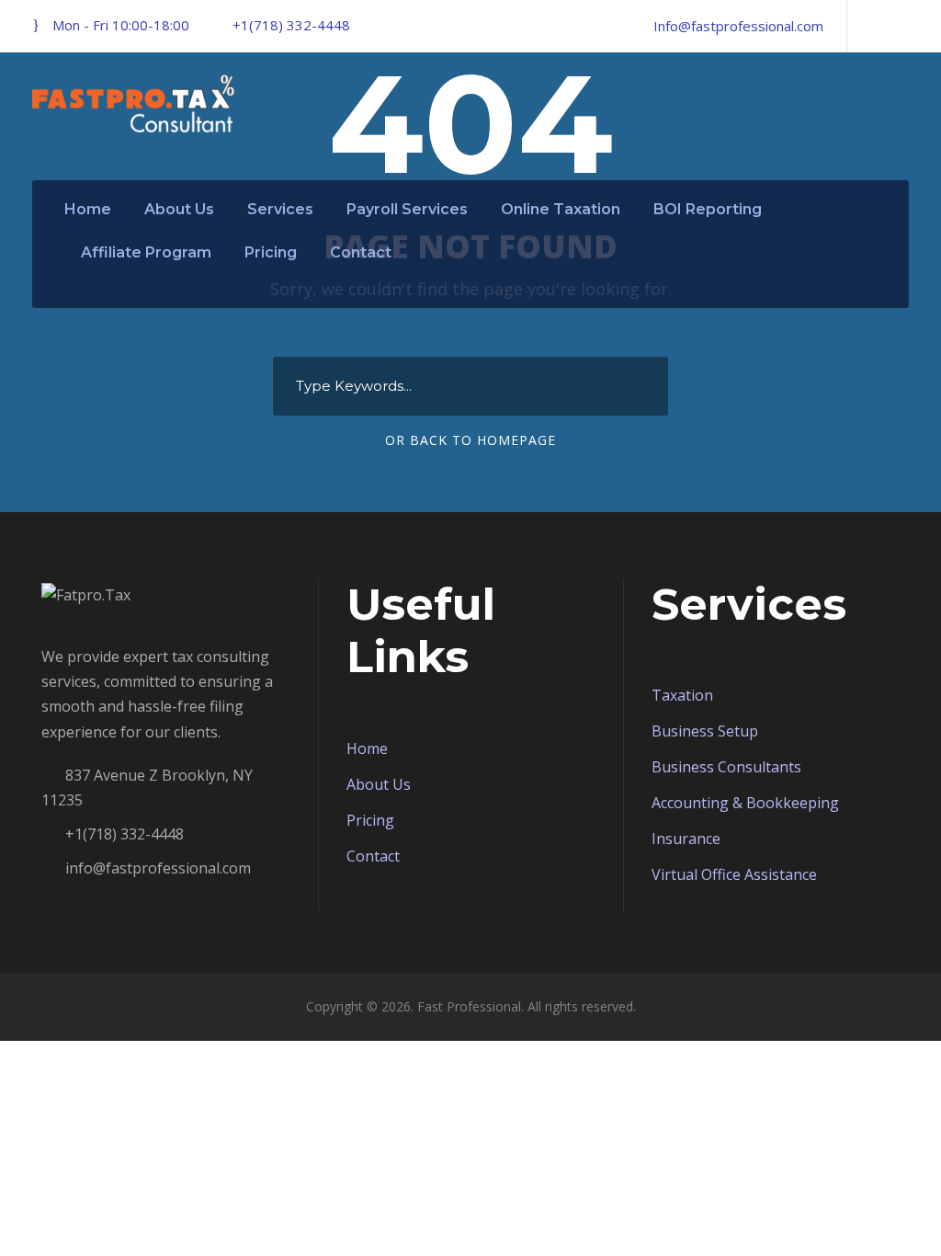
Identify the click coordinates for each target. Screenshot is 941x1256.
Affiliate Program (146, 252)
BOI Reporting (707, 209)
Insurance (686, 838)
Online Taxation (560, 209)
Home (87, 209)
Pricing (270, 252)
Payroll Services (407, 209)
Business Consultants (726, 767)
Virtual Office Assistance (734, 874)
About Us (179, 209)
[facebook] (872, 26)
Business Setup (705, 731)
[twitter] (903, 26)
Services (280, 209)
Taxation (682, 695)
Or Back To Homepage (470, 440)
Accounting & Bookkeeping (745, 803)
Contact (360, 252)
